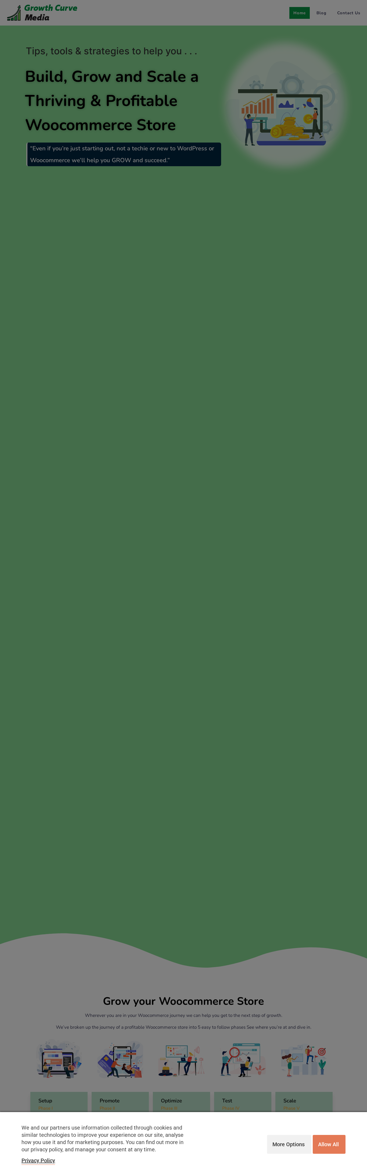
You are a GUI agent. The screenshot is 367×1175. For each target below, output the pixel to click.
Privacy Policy (38, 1160)
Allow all (328, 1144)
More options (288, 1144)
